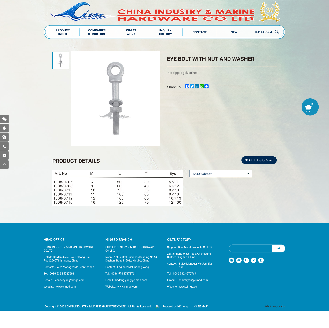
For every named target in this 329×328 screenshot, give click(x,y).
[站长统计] (157, 306)
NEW (234, 32)
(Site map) (201, 306)
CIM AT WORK (131, 32)
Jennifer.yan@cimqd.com (69, 280)
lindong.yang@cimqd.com (131, 280)
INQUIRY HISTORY (165, 32)
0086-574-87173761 (123, 273)
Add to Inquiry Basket (261, 160)
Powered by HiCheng (175, 306)
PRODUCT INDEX (63, 32)
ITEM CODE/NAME (263, 32)
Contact (200, 32)
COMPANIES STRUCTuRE (97, 32)
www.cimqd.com (66, 286)
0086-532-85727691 (62, 273)
